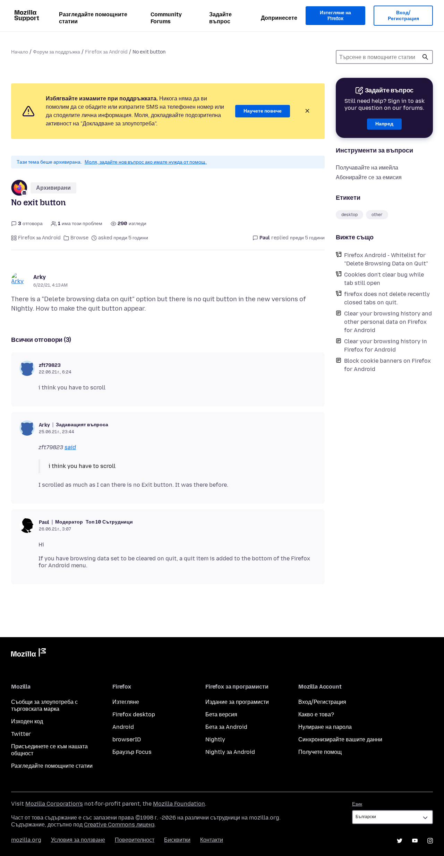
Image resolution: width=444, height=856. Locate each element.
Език (357, 804)
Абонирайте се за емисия (369, 177)
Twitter (21, 734)
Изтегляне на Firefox (335, 16)
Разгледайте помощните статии (93, 18)
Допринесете (279, 18)
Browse (79, 238)
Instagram (430, 840)
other (377, 214)
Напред (384, 124)
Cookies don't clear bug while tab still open (384, 278)
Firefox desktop (133, 714)
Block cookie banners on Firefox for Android (387, 364)
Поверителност (134, 840)
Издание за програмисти (237, 702)
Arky (39, 277)
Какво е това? (316, 714)
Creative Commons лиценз (119, 824)
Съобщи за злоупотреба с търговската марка (44, 705)
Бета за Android (226, 727)
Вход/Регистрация (403, 16)
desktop (349, 214)
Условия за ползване (78, 840)
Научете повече (263, 111)
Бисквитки (177, 840)
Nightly (215, 739)
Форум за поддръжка (56, 52)
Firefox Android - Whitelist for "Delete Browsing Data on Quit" (386, 259)
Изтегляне (125, 702)
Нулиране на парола (325, 727)
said (70, 447)
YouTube (415, 840)
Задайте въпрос (220, 18)
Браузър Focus (132, 752)
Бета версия (221, 714)
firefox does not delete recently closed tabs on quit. (387, 298)
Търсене (425, 57)
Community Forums (166, 18)
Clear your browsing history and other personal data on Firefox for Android (388, 322)
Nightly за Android (230, 752)
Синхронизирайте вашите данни (340, 739)
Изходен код (27, 721)
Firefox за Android (106, 52)
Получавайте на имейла (367, 167)
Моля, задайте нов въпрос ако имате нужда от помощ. (146, 162)
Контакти (211, 840)
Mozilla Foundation (179, 803)
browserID (126, 739)
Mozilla (28, 653)
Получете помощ (320, 752)
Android (123, 727)
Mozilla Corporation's (54, 803)
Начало (19, 52)
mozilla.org (26, 840)
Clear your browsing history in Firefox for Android (385, 345)
